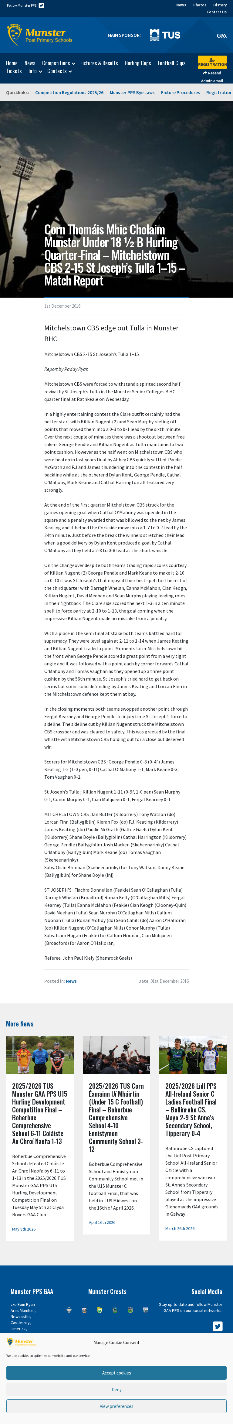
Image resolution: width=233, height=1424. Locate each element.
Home (12, 63)
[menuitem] (9, 63)
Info (33, 71)
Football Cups (171, 63)
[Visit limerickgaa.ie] (115, 1310)
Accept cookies (116, 1373)
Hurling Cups (138, 63)
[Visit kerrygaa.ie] (99, 1310)
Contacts (56, 71)
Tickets (14, 70)
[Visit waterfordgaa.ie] (146, 1310)
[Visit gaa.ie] (222, 35)
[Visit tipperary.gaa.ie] (130, 1310)
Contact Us (217, 12)
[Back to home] (40, 35)
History (220, 5)
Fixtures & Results (99, 63)
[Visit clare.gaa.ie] (69, 1310)
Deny (117, 1389)
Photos (199, 5)
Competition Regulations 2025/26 (69, 92)
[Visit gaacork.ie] (84, 1310)
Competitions (56, 63)
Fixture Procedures (180, 92)
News (181, 5)
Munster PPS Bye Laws (132, 92)
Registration (212, 64)
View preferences (116, 1406)
